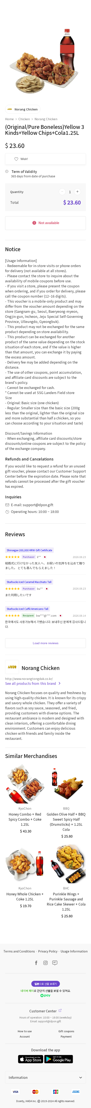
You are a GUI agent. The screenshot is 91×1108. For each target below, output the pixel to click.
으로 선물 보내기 (45, 983)
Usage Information (74, 951)
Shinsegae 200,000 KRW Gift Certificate (29, 550)
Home (9, 119)
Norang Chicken (45, 119)
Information (18, 1077)
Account (25, 1036)
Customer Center (43, 1010)
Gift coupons (66, 1031)
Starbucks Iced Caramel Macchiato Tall (29, 582)
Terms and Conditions (19, 951)
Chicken (24, 119)
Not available (48, 223)
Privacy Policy (47, 951)
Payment (66, 1036)
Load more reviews (45, 643)
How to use (25, 1031)
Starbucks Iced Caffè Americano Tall (27, 609)
